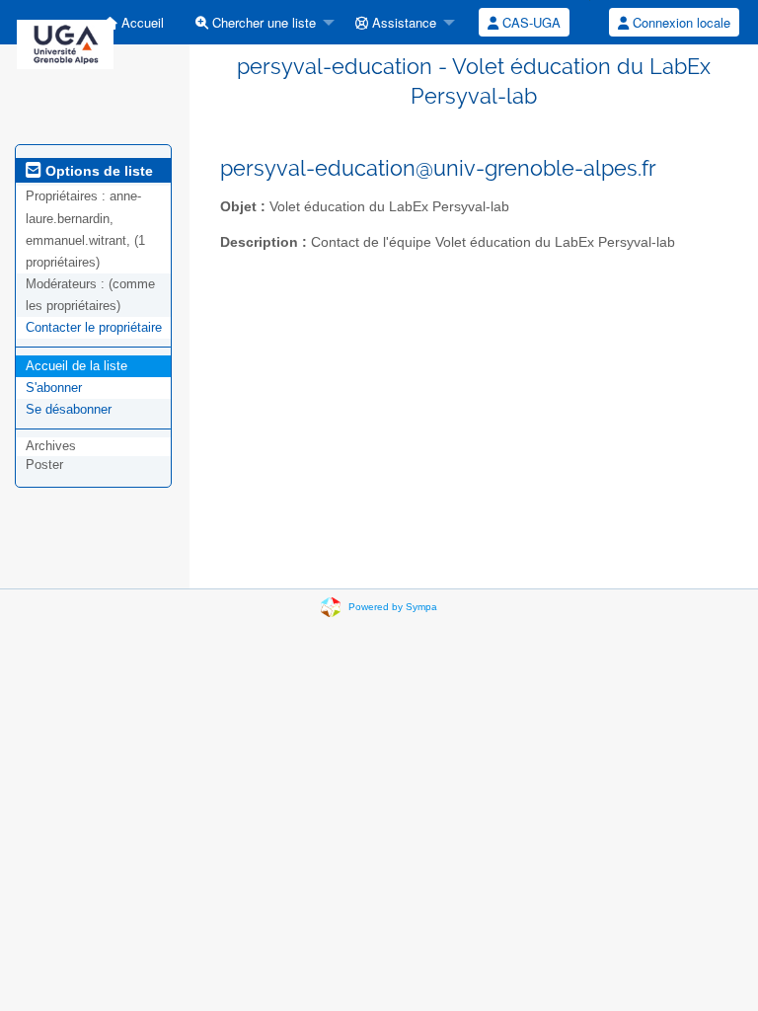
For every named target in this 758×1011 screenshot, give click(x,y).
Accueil (140, 22)
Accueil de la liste (76, 365)
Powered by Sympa (392, 606)
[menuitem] (133, 22)
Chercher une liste (262, 22)
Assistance (402, 22)
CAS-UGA (529, 22)
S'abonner (54, 387)
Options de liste (97, 171)
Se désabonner (69, 409)
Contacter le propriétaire (94, 327)
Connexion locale (679, 22)
